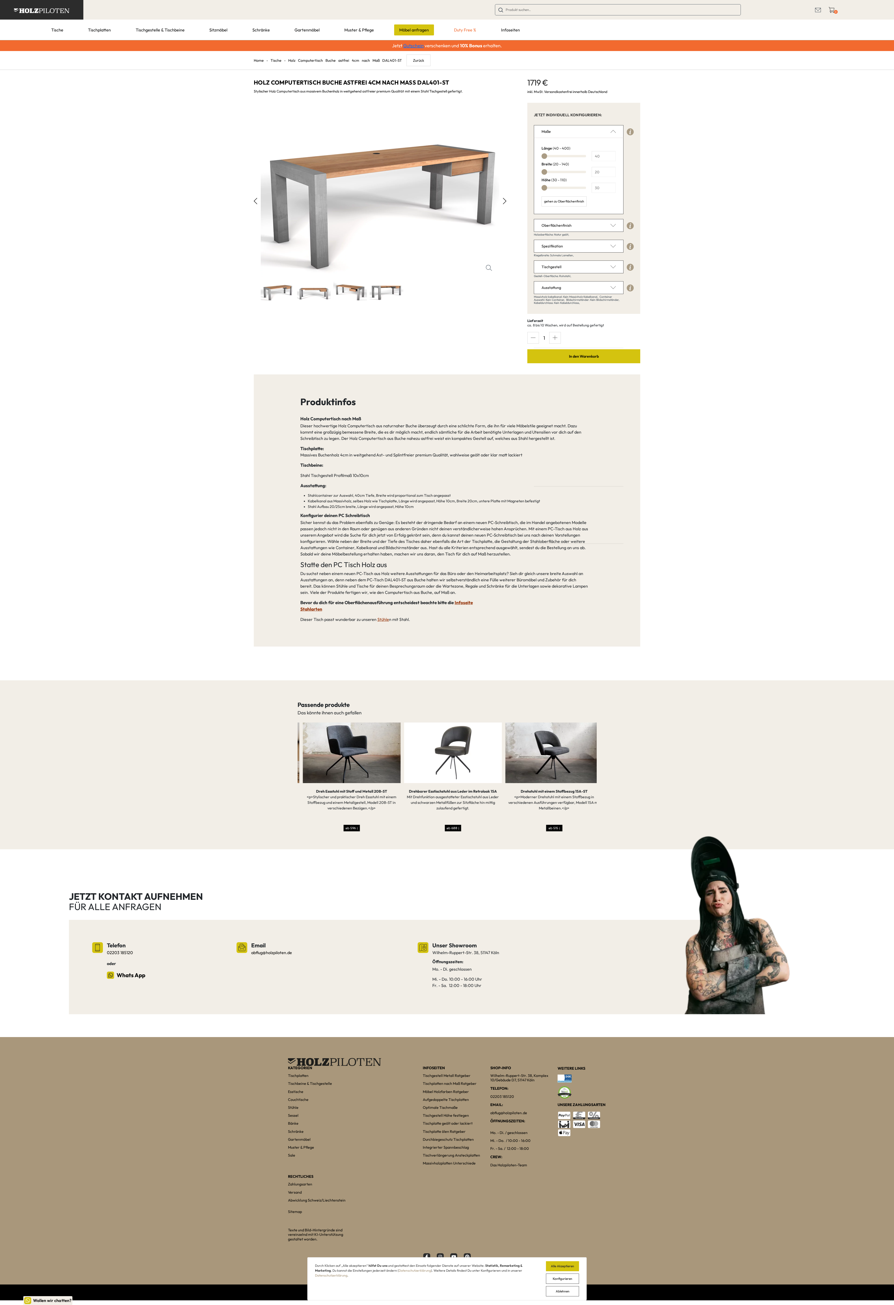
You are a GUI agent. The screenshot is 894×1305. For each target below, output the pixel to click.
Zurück (418, 60)
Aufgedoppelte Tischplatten (446, 1099)
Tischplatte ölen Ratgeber (444, 1131)
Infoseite (464, 602)
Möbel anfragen (414, 30)
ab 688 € (447, 828)
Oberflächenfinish (557, 225)
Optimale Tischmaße (440, 1107)
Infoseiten (510, 30)
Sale (291, 1155)
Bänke (293, 1123)
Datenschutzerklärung (415, 1270)
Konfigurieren (562, 1279)
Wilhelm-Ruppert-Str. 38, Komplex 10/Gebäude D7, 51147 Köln (519, 1077)
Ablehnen (562, 1291)
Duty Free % (465, 30)
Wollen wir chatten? (52, 1300)
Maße (546, 131)
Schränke (261, 30)
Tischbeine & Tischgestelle (310, 1083)
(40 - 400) (556, 148)
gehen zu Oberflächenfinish (564, 201)
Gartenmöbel (307, 30)
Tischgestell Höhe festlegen (446, 1115)
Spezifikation (552, 246)
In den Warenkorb (584, 356)
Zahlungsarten (300, 1184)
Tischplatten (99, 30)
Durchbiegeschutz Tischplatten (448, 1139)
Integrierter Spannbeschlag (446, 1147)
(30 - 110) (554, 180)
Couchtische (298, 1099)
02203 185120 (120, 952)
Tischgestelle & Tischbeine (160, 30)
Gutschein (413, 45)
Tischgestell (552, 266)
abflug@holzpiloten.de (271, 952)
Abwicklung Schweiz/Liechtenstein (316, 1200)
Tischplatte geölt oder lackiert (448, 1123)
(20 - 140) (555, 164)
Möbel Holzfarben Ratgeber (446, 1091)
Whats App (131, 975)
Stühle (383, 619)
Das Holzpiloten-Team (508, 1165)
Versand (295, 1192)
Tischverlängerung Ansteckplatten (451, 1155)
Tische (57, 30)
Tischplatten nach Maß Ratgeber (450, 1083)
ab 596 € (346, 828)
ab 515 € (549, 828)
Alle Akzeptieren (562, 1266)
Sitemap (295, 1211)
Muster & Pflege (359, 30)
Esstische (295, 1091)
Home (259, 60)
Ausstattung (551, 287)
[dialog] (447, 1278)
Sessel (293, 1115)
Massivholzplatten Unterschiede (449, 1163)
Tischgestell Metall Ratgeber (447, 1075)
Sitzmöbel (218, 30)
